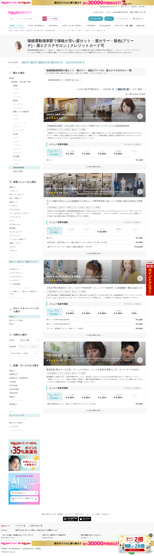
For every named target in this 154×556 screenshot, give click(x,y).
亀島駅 (15, 100)
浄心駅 (15, 134)
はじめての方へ (98, 12)
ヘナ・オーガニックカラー (19, 213)
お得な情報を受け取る (120, 12)
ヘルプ (108, 12)
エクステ (12, 247)
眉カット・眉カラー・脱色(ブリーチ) (83, 30)
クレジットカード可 (63, 30)
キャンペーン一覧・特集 (124, 25)
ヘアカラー (13, 206)
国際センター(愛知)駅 (21, 112)
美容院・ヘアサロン (17, 25)
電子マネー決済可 (15, 423)
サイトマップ (69, 514)
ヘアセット (13, 250)
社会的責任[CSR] (27, 548)
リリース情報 (95, 514)
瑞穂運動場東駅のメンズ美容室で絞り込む (63, 80)
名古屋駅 (16, 156)
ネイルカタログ (105, 25)
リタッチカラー (15, 209)
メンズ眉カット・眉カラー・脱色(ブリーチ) (23, 293)
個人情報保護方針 (14, 548)
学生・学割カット (15, 198)
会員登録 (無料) (95, 19)
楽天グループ (125, 6)
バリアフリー (14, 426)
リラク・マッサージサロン (72, 25)
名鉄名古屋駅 (18, 171)
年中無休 (12, 382)
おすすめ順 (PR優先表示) (88, 89)
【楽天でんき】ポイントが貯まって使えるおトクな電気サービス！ (37, 530)
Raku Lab (140, 25)
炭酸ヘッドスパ (15, 243)
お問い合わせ (79, 514)
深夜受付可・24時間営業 (18, 378)
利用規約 (60, 514)
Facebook (104, 514)
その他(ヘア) (14, 269)
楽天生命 (134, 6)
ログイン (109, 19)
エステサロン (53, 25)
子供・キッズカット (16, 194)
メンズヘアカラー (15, 276)
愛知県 (22, 30)
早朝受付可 (13, 374)
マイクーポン (124, 19)
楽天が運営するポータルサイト (91, 535)
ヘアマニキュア (15, 217)
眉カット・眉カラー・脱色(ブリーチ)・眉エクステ (58, 50)
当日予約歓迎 (14, 389)
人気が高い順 (108, 89)
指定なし (12, 187)
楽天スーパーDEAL (16, 320)
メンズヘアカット (15, 273)
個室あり (12, 397)
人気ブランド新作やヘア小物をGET (54, 535)
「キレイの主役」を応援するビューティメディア (17, 535)
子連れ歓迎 (13, 393)
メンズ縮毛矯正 (15, 284)
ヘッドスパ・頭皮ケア (17, 239)
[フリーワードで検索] (45, 18)
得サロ (11, 324)
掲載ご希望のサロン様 (138, 12)
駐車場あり (13, 404)
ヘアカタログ (90, 25)
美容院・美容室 (13, 30)
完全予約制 (13, 385)
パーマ (11, 221)
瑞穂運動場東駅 (50, 30)
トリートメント (15, 235)
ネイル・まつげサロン (36, 25)
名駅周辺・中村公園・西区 (34, 30)
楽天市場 (141, 6)
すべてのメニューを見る (131, 144)
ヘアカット (13, 191)
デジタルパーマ (15, 224)
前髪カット (13, 202)
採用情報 (38, 548)
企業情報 (4, 548)
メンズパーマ (14, 280)
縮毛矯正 (12, 228)
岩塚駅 (15, 85)
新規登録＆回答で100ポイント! (109, 6)
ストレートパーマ (15, 232)
